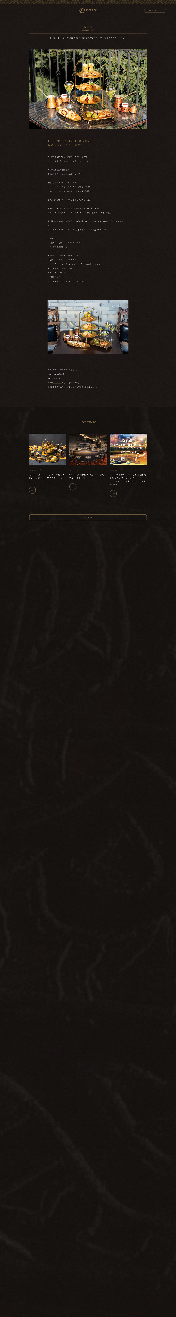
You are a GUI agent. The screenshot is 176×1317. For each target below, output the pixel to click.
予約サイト (57, 382)
